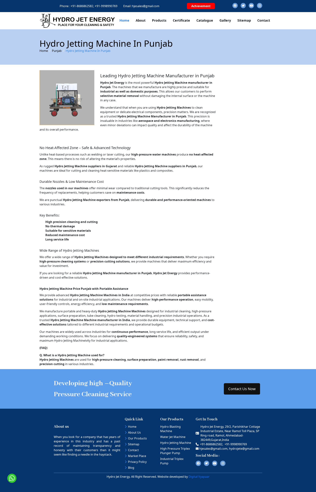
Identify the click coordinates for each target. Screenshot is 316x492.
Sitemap (244, 20)
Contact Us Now (242, 388)
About (141, 20)
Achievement (200, 6)
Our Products (137, 438)
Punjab (57, 51)
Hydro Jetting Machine (175, 443)
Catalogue (204, 20)
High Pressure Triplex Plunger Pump (175, 451)
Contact (263, 20)
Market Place (137, 456)
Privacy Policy (137, 462)
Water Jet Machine (172, 437)
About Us (134, 432)
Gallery (225, 20)
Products (159, 20)
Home (124, 20)
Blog (131, 468)
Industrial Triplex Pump (171, 461)
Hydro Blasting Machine (170, 429)
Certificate (181, 20)
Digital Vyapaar (199, 477)
